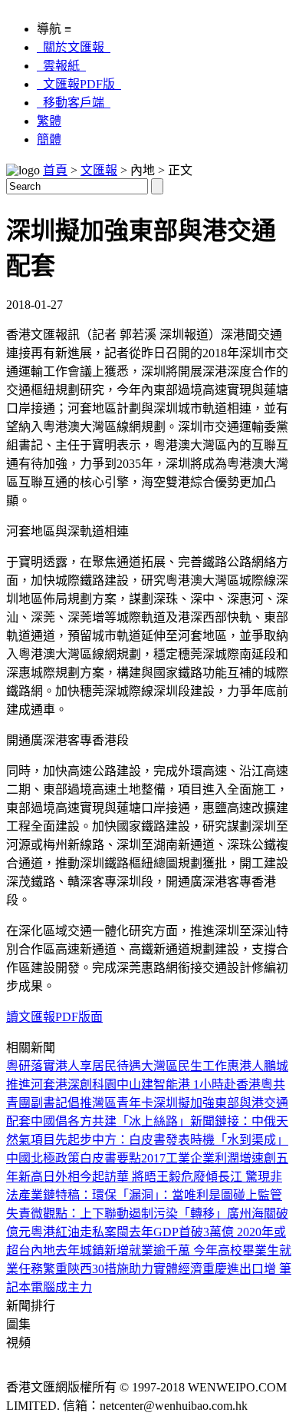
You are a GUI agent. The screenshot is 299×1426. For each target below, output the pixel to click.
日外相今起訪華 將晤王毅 (112, 1176)
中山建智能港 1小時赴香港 (189, 1084)
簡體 (49, 139)
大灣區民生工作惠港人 (202, 1066)
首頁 (55, 170)
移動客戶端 (73, 102)
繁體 (49, 121)
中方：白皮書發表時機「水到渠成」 (190, 1139)
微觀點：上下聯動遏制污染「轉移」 (129, 1213)
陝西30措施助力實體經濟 (134, 1268)
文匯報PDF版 (79, 84)
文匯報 (98, 170)
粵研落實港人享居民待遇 (73, 1066)
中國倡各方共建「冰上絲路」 (110, 1121)
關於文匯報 (73, 47)
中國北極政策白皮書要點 (73, 1158)
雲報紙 (61, 65)
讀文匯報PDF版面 (54, 1016)
